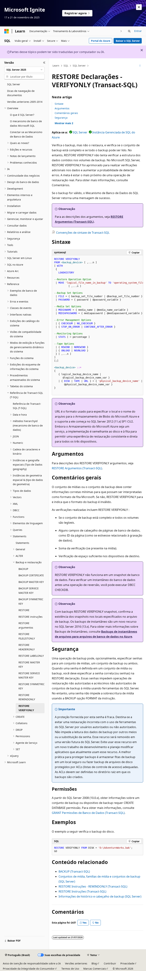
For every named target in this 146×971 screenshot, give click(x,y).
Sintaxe (59, 103)
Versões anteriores (76, 963)
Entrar (138, 31)
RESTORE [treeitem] (24, 610)
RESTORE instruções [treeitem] (31, 616)
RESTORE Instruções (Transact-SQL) (82, 891)
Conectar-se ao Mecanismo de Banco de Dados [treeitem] (26, 134)
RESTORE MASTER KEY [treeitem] (29, 664)
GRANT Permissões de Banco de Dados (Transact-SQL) (88, 813)
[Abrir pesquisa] (129, 31)
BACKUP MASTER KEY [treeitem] (31, 582)
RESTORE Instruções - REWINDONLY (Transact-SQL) (93, 886)
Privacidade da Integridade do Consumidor (28, 968)
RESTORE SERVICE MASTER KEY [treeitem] (29, 675)
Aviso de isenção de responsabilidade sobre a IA (32, 963)
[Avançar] (121, 31)
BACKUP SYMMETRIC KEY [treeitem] (31, 601)
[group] (97, 325)
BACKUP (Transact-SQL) (74, 871)
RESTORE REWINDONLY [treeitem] (27, 697)
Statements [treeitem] (22, 543)
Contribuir (110, 963)
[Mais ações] (140, 66)
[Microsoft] (6, 31)
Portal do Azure (100, 40)
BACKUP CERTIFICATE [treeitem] (31, 575)
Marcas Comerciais (94, 968)
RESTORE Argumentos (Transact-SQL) (77, 468)
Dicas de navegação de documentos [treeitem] (21, 93)
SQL (66, 65)
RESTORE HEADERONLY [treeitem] (27, 647)
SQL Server (79, 65)
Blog (94, 963)
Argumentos (62, 108)
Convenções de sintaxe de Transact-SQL (83, 233)
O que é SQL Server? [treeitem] (22, 114)
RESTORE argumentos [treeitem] (26, 625)
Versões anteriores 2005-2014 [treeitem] (24, 101)
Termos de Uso (70, 968)
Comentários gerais (66, 113)
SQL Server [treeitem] (13, 84)
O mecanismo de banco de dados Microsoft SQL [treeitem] (26, 123)
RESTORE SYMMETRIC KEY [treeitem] (32, 686)
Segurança (61, 117)
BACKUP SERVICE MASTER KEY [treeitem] (29, 590)
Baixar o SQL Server (128, 40)
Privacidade (127, 963)
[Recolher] (44, 62)
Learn (56, 65)
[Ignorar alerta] (139, 7)
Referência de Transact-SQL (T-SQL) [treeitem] (27, 406)
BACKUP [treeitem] (23, 569)
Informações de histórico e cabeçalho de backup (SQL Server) (100, 896)
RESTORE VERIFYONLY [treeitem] (26, 708)
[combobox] (24, 69)
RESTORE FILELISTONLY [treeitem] (27, 636)
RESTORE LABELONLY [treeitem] (31, 655)
